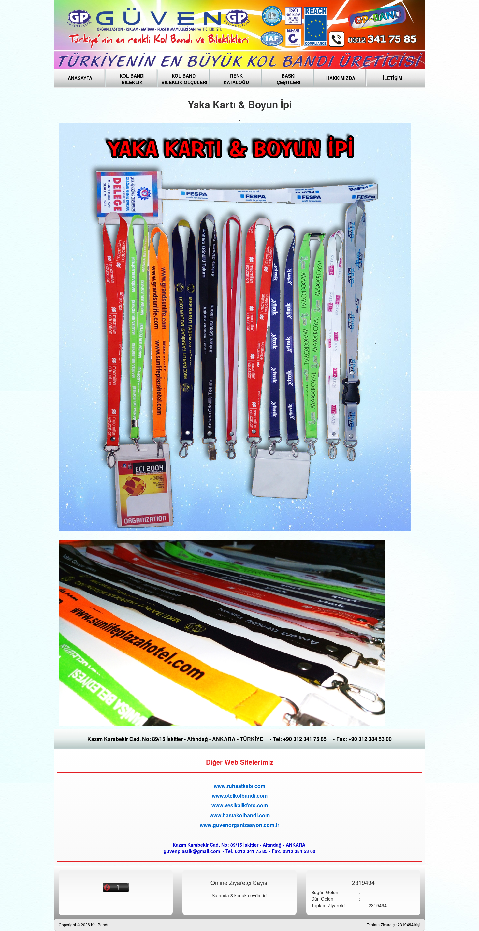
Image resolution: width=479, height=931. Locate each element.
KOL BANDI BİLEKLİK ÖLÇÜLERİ (184, 77)
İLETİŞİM (392, 78)
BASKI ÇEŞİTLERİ (288, 77)
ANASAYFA (80, 78)
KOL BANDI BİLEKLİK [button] (132, 77)
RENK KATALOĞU (236, 77)
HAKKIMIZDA (340, 78)
